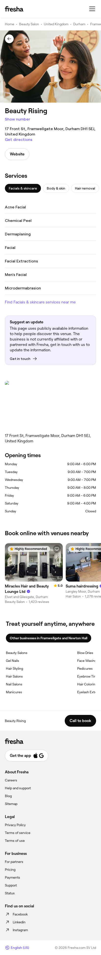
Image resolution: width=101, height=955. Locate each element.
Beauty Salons (16, 653)
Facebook (20, 914)
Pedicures (85, 668)
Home (9, 24)
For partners (14, 862)
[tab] (23, 188)
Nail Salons (14, 684)
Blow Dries (85, 653)
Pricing (10, 870)
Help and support (18, 788)
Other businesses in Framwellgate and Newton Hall (48, 638)
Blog (8, 796)
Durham (79, 24)
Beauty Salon (29, 24)
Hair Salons (14, 676)
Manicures (14, 692)
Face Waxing (87, 661)
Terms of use (15, 841)
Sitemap (11, 804)
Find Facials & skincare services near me (40, 302)
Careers (11, 780)
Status (10, 893)
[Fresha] (14, 9)
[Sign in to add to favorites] (57, 549)
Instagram (20, 930)
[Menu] (92, 9)
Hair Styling (14, 668)
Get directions (18, 139)
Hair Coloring (87, 684)
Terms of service (17, 833)
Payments (12, 877)
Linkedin (19, 922)
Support (11, 885)
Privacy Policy (15, 825)
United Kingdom (56, 24)
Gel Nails (12, 661)
